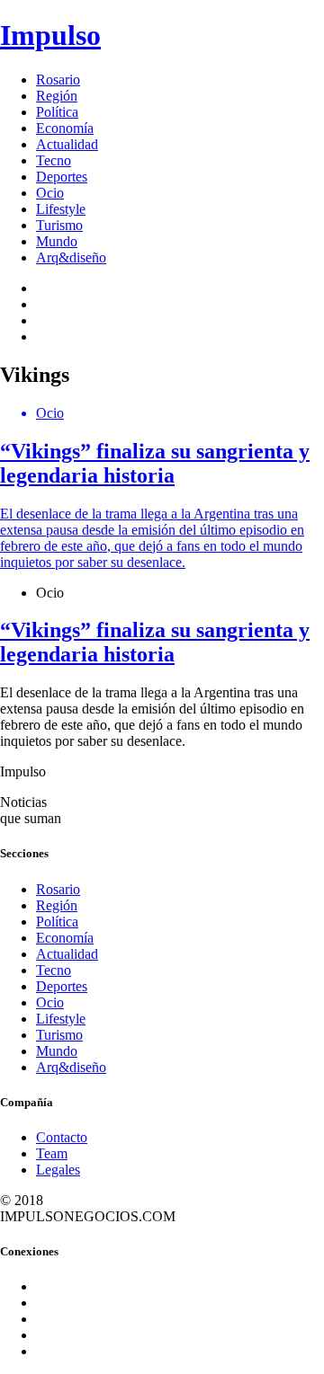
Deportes (61, 176)
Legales (58, 1169)
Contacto (61, 1137)
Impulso (50, 35)
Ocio (50, 192)
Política (57, 112)
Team (52, 1153)
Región (56, 95)
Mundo (56, 241)
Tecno (53, 160)
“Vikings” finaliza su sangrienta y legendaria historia (155, 642)
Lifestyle (61, 209)
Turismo (59, 225)
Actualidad (67, 144)
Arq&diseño (71, 257)
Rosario (58, 79)
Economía (65, 128)
